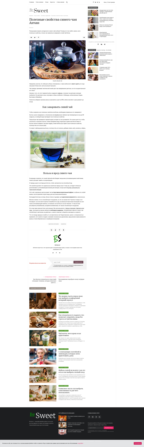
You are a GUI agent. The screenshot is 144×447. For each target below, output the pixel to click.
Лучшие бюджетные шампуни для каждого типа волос (105, 54)
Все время (108, 50)
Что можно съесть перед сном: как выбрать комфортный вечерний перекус (71, 298)
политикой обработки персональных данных (63, 266)
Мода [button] (46, 2)
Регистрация (111, 2)
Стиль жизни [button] (60, 2)
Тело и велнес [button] (39, 2)
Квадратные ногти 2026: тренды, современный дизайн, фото (106, 12)
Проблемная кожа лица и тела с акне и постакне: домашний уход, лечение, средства (106, 19)
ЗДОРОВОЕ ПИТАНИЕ (54, 224)
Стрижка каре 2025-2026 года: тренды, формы (105, 69)
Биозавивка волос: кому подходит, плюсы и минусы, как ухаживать (105, 77)
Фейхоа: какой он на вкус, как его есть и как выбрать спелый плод (72, 371)
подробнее (80, 443)
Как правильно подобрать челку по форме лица (71, 280)
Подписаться (78, 262)
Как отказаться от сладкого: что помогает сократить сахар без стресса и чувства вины (71, 317)
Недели (99, 50)
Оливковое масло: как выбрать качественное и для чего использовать (71, 390)
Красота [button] (52, 2)
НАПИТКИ (63, 224)
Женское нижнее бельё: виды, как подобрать (106, 25)
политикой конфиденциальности (75, 265)
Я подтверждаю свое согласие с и (68, 266)
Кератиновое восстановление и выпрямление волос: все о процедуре (106, 34)
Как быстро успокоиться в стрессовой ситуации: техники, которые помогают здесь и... (44, 281)
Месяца (103, 50)
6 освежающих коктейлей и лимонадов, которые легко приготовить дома (70, 354)
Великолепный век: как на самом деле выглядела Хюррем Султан (105, 62)
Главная (31, 2)
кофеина (60, 93)
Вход (105, 2)
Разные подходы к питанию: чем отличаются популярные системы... (76, 424)
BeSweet (57, 245)
